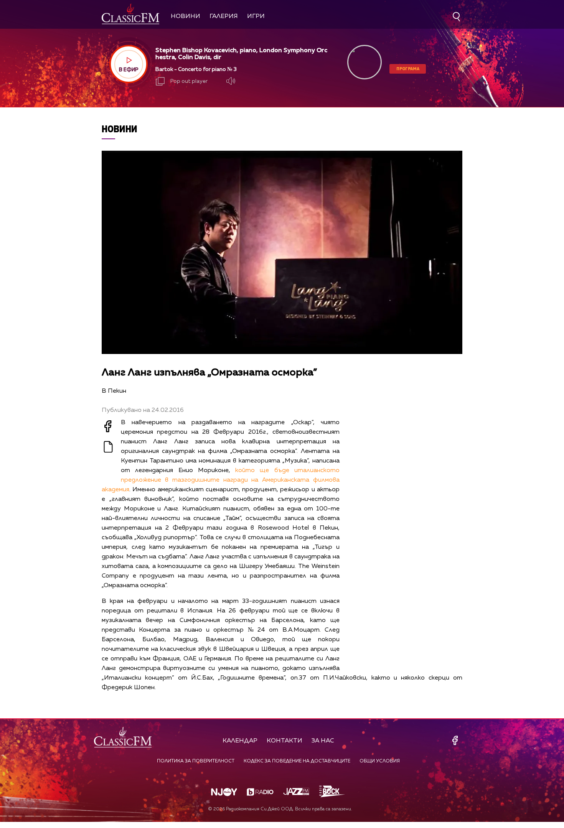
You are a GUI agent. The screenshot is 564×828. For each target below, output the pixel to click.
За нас (323, 741)
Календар (240, 741)
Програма (407, 68)
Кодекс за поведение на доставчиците (297, 761)
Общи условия (380, 761)
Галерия (223, 16)
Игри (256, 16)
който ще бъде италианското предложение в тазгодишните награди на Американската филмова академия (221, 480)
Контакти (284, 741)
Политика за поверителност (195, 761)
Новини (185, 16)
